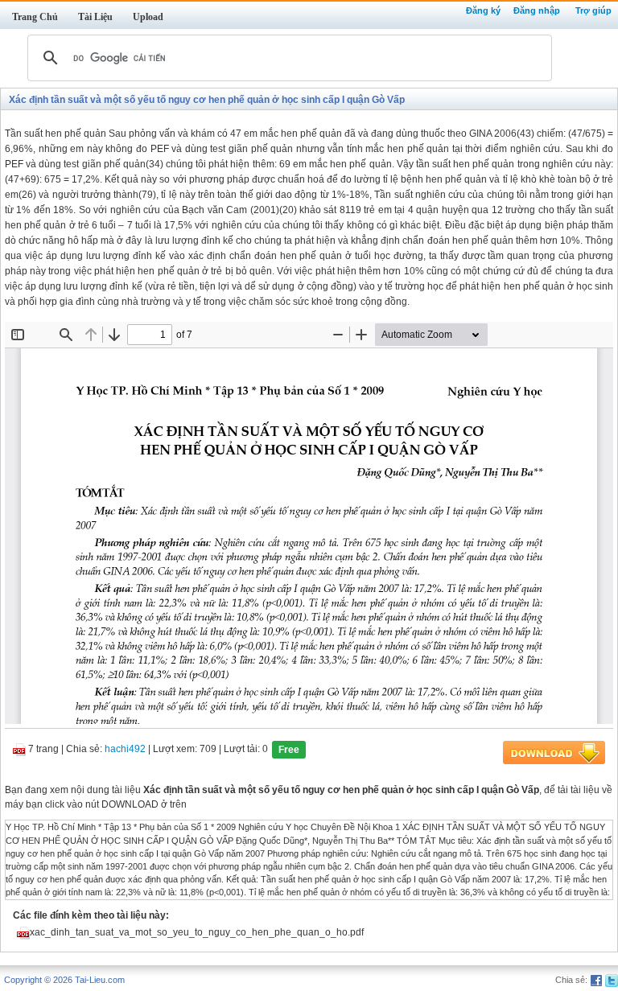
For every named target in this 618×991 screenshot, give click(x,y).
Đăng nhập (536, 10)
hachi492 (125, 749)
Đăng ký (483, 10)
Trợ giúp (593, 10)
